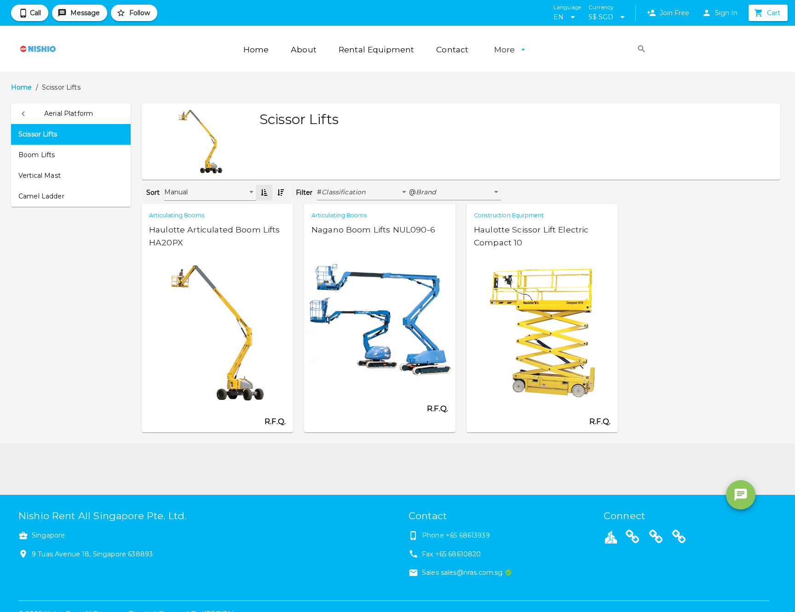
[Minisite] (656, 538)
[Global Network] (679, 538)
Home (21, 87)
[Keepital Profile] (611, 537)
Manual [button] (176, 192)
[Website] (632, 538)
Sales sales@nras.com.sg (462, 572)
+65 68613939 (468, 535)
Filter (304, 192)
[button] (71, 113)
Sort (153, 192)
